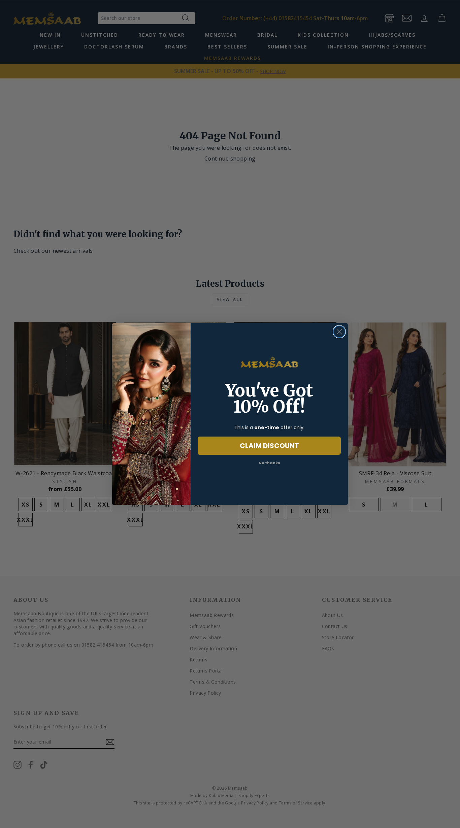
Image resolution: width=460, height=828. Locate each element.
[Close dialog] (339, 332)
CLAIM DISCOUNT (269, 445)
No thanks (269, 462)
